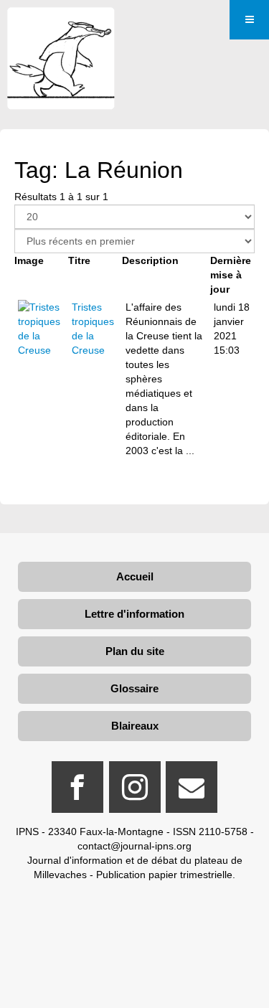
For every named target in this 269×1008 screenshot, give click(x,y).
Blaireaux (135, 726)
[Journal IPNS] (61, 27)
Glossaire (134, 688)
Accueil (135, 576)
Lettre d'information (134, 614)
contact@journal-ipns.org (134, 846)
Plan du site (134, 651)
